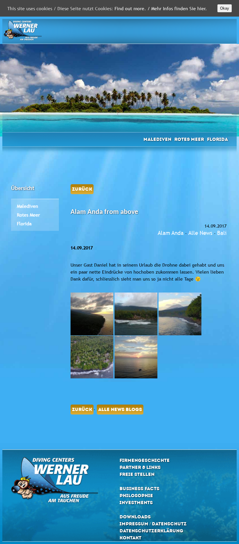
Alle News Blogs (120, 409)
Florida (217, 139)
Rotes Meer (189, 139)
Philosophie (136, 495)
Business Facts (139, 488)
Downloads (135, 517)
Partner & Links (140, 467)
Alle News (200, 232)
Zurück (82, 189)
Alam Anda (171, 232)
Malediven (157, 139)
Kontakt (130, 538)
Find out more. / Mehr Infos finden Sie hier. (161, 8)
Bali (221, 232)
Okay (224, 8)
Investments (136, 502)
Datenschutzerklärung (151, 531)
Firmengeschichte (144, 460)
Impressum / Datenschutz (153, 524)
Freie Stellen (136, 474)
